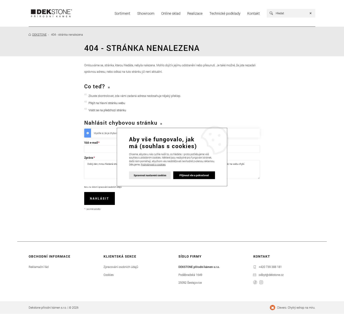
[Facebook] (255, 283)
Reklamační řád (39, 267)
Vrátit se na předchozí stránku (107, 110)
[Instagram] (261, 283)
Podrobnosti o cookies (153, 164)
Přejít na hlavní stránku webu (107, 103)
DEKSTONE (39, 34)
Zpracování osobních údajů (121, 267)
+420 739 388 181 (270, 267)
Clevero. (282, 307)
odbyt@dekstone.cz (271, 275)
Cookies (109, 275)
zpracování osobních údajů (109, 187)
